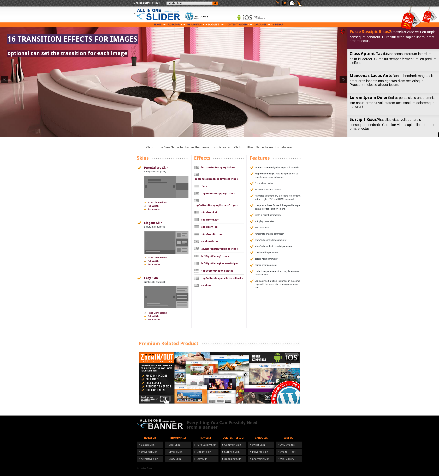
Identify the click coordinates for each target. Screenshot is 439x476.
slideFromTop (209, 226)
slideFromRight (210, 219)
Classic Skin (148, 444)
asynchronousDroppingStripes (219, 248)
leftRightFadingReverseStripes (219, 263)
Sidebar (278, 24)
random (206, 285)
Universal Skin (149, 451)
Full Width (153, 206)
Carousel (260, 24)
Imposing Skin (232, 458)
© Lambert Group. (145, 468)
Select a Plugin (175, 3)
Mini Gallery (287, 458)
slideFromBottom (212, 234)
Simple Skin (175, 451)
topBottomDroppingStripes (218, 193)
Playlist (213, 24)
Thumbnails (194, 24)
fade (204, 186)
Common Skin (232, 444)
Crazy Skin (175, 458)
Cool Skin (174, 444)
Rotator (174, 24)
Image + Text (287, 451)
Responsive (153, 209)
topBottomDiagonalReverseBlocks (222, 278)
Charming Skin (260, 458)
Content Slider (236, 24)
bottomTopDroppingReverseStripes (216, 179)
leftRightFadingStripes (215, 256)
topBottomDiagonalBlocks (217, 270)
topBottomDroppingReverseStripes (216, 205)
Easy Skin (151, 278)
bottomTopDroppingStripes (218, 167)
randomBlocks (209, 241)
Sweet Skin (258, 444)
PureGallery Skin (156, 167)
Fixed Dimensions (157, 202)
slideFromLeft (209, 212)
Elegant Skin (153, 223)
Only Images (287, 444)
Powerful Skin (260, 451)
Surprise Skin (232, 451)
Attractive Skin (149, 458)
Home (157, 24)
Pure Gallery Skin (206, 444)
